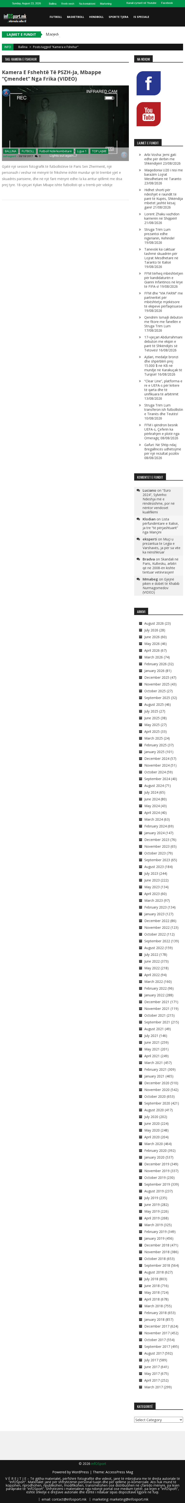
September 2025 (157, 697)
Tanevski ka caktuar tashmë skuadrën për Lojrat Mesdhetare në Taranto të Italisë (161, 256)
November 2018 (157, 1252)
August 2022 (154, 947)
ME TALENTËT (59, 36)
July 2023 (151, 873)
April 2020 (152, 1137)
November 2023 (157, 846)
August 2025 (154, 704)
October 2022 (155, 934)
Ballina (52, 3)
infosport (9, 156)
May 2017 (152, 1373)
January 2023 (154, 914)
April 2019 (152, 1218)
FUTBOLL (56, 17)
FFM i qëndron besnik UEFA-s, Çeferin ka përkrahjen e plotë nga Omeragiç (161, 431)
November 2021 (157, 1008)
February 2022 (155, 988)
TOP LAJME (99, 151)
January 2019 (154, 1238)
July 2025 (151, 711)
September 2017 (157, 1346)
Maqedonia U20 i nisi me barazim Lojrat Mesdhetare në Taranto (163, 174)
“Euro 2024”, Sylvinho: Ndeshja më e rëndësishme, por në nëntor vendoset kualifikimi (159, 501)
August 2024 (154, 785)
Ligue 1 (82, 151)
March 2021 (153, 1062)
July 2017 (151, 1360)
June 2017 (152, 1366)
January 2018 (154, 1319)
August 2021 (154, 1029)
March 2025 (153, 738)
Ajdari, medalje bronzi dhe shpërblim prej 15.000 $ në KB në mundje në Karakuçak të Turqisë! (163, 366)
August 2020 (154, 1110)
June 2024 (152, 799)
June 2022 (152, 961)
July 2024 (151, 792)
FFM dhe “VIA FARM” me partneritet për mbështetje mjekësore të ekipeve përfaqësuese (163, 299)
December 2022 (156, 920)
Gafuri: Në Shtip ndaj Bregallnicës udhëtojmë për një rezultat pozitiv (162, 449)
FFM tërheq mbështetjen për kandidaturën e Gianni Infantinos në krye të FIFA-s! (163, 280)
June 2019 (152, 1204)
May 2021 (152, 1049)
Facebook (167, 2)
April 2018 (152, 1299)
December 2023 (156, 839)
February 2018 (155, 1312)
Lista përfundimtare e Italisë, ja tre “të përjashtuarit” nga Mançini (161, 525)
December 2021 (156, 1002)
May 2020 (152, 1130)
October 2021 (155, 1015)
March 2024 (153, 819)
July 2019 (151, 1197)
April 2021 (152, 1056)
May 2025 (152, 724)
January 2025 (154, 751)
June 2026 (152, 637)
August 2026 (154, 623)
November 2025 (157, 684)
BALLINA (10, 151)
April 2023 (152, 893)
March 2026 (153, 657)
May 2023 (152, 887)
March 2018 (153, 1306)
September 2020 (157, 1103)
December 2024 (156, 758)
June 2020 (152, 1123)
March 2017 (153, 1387)
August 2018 (154, 1272)
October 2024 (155, 772)
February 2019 (155, 1231)
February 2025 (155, 745)
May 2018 (152, 1292)
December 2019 (156, 1164)
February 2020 (155, 1150)
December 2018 (156, 1245)
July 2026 (151, 630)
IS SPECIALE (141, 17)
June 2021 (152, 1042)
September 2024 (157, 778)
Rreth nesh (67, 3)
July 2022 (151, 954)
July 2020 (151, 1116)
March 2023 (153, 900)
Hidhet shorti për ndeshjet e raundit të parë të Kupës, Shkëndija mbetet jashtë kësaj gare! (163, 199)
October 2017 (155, 1339)
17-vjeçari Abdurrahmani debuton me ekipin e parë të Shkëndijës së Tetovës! (163, 343)
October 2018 (155, 1258)
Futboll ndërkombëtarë (56, 151)
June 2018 (152, 1285)
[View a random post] (178, 55)
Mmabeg (150, 579)
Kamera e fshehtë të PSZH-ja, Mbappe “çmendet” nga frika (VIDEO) (51, 75)
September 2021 (157, 1022)
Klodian (149, 519)
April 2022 (152, 974)
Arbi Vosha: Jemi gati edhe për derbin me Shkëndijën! (160, 159)
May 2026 (152, 643)
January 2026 (154, 670)
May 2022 (152, 968)
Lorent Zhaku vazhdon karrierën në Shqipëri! (161, 216)
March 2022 (153, 981)
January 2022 (154, 995)
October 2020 (155, 1096)
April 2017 (152, 1380)
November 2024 (157, 765)
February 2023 (155, 907)
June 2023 (152, 880)
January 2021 (154, 1076)
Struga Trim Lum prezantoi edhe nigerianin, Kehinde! (159, 233)
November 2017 (157, 1333)
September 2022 (157, 941)
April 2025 (152, 731)
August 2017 (154, 1353)
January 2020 (154, 1157)
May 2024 (152, 806)
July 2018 (151, 1279)
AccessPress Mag (119, 1472)
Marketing (106, 3)
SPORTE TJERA (118, 17)
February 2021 (155, 1069)
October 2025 (155, 691)
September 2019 (157, 1184)
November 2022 (157, 927)
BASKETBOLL (75, 17)
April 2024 (152, 812)
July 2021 (151, 1035)
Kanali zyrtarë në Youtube (141, 2)
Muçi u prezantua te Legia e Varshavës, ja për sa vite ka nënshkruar (161, 545)
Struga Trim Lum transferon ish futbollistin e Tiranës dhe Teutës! (163, 409)
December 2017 (156, 1326)
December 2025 (156, 677)
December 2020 (156, 1083)
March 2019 (153, 1225)
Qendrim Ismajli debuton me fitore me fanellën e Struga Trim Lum (163, 321)
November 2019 (157, 1170)
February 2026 (155, 664)
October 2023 (155, 853)
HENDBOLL (96, 17)
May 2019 (152, 1211)
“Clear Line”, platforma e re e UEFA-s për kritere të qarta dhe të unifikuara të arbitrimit (163, 387)
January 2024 (154, 833)
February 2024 (155, 826)
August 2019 (154, 1191)
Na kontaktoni (87, 3)
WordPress (81, 1472)
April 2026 (152, 650)
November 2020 (157, 1089)
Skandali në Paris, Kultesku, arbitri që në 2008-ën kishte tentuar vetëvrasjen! (160, 565)
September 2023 (157, 860)
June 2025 (152, 718)
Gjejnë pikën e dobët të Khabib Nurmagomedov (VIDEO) (161, 585)
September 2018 (157, 1265)
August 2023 (154, 866)
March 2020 (153, 1143)
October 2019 (155, 1177)
